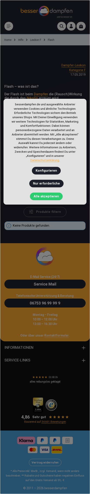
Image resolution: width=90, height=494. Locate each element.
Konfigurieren (46, 171)
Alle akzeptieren (46, 196)
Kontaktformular (56, 335)
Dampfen (41, 94)
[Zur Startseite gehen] (46, 11)
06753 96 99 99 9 (45, 303)
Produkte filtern (48, 212)
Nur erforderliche (46, 183)
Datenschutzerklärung (44, 160)
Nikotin (32, 98)
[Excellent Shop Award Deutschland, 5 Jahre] (38, 405)
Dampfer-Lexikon (73, 65)
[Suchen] (61, 26)
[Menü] (8, 26)
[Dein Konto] (71, 26)
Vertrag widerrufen (45, 462)
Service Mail (45, 284)
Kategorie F (77, 70)
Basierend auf (45, 421)
